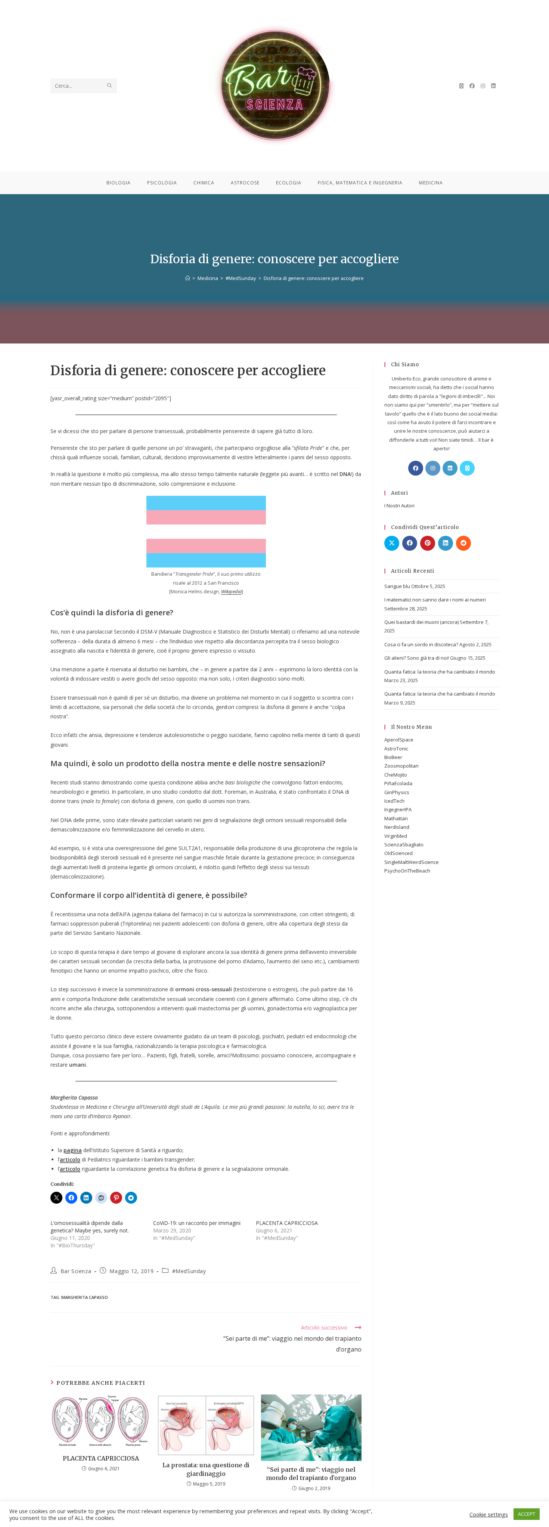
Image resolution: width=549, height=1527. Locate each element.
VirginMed (395, 836)
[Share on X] (391, 543)
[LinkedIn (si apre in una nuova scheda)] (493, 85)
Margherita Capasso (84, 1297)
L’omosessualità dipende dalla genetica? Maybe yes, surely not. (89, 1226)
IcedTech (394, 800)
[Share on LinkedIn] (445, 543)
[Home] (187, 278)
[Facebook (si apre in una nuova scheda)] (472, 85)
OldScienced (398, 853)
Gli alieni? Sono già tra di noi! (416, 657)
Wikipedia (231, 591)
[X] (467, 468)
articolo (70, 1159)
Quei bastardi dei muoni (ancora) (421, 622)
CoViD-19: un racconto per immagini (197, 1222)
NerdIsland (396, 827)
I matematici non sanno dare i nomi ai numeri (435, 599)
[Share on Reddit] (463, 543)
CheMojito (395, 774)
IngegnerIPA (398, 809)
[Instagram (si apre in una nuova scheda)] (483, 85)
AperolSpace (398, 739)
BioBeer (393, 757)
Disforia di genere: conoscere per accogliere (314, 278)
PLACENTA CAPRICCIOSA (287, 1222)
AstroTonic (396, 748)
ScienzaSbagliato (404, 844)
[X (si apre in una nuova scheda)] (461, 85)
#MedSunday (189, 1271)
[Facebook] (415, 468)
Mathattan (396, 818)
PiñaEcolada (398, 783)
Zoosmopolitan (401, 765)
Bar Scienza (76, 1271)
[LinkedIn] (450, 468)
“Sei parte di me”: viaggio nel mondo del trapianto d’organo (311, 1473)
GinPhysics (396, 792)
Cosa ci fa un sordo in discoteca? (421, 644)
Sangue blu (397, 586)
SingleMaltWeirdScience (411, 862)
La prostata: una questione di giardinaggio (205, 1469)
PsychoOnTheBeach (407, 870)
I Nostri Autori (399, 505)
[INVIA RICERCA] (110, 85)
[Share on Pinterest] (427, 543)
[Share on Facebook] (409, 543)
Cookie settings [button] (488, 1514)
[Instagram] (432, 468)
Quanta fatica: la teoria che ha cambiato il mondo (439, 671)
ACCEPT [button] (526, 1514)
